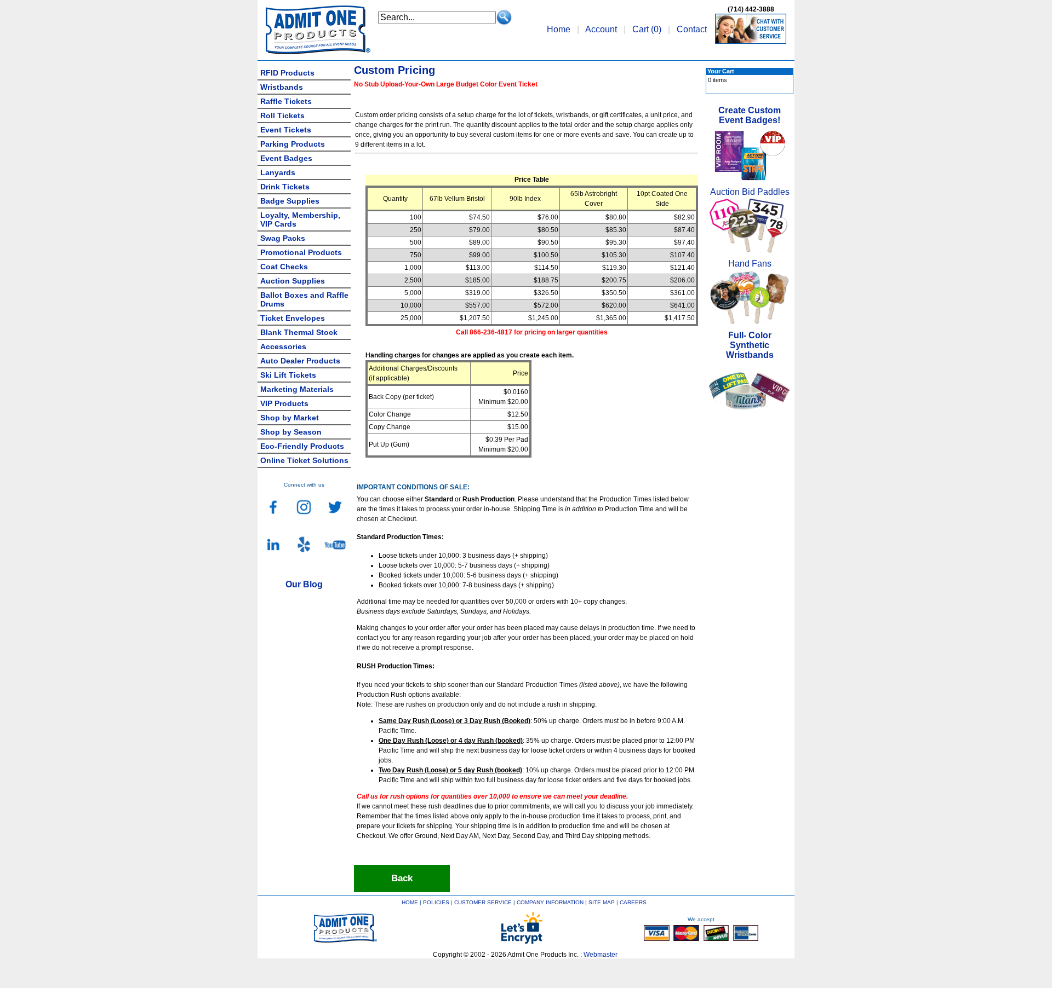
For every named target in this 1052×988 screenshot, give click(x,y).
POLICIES (436, 902)
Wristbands (281, 87)
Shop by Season (291, 431)
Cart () (646, 29)
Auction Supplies (292, 280)
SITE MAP (601, 902)
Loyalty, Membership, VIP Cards (300, 219)
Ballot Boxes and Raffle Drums (304, 299)
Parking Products (292, 144)
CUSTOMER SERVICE (483, 902)
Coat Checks (284, 266)
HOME (410, 902)
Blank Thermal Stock (299, 332)
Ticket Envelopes (292, 318)
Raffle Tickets (286, 101)
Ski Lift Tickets (288, 375)
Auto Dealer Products (300, 360)
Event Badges (286, 158)
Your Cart (720, 71)
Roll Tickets (282, 115)
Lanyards (277, 172)
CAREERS (633, 902)
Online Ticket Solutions (304, 460)
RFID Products (287, 72)
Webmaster (601, 954)
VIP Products (284, 403)
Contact (692, 29)
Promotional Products (301, 252)
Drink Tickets (285, 186)
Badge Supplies (289, 201)
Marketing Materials (297, 389)
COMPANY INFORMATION (550, 902)
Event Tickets (285, 129)
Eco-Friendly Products (302, 446)
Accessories (283, 346)
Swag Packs (282, 238)
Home (558, 29)
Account (601, 29)
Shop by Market (289, 417)
